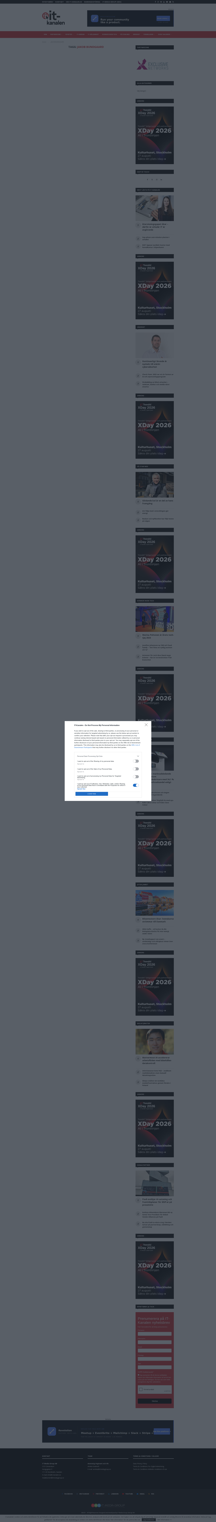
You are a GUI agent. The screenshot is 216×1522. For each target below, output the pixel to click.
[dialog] (108, 761)
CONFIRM (92, 794)
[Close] (147, 725)
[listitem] (108, 756)
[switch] (136, 761)
